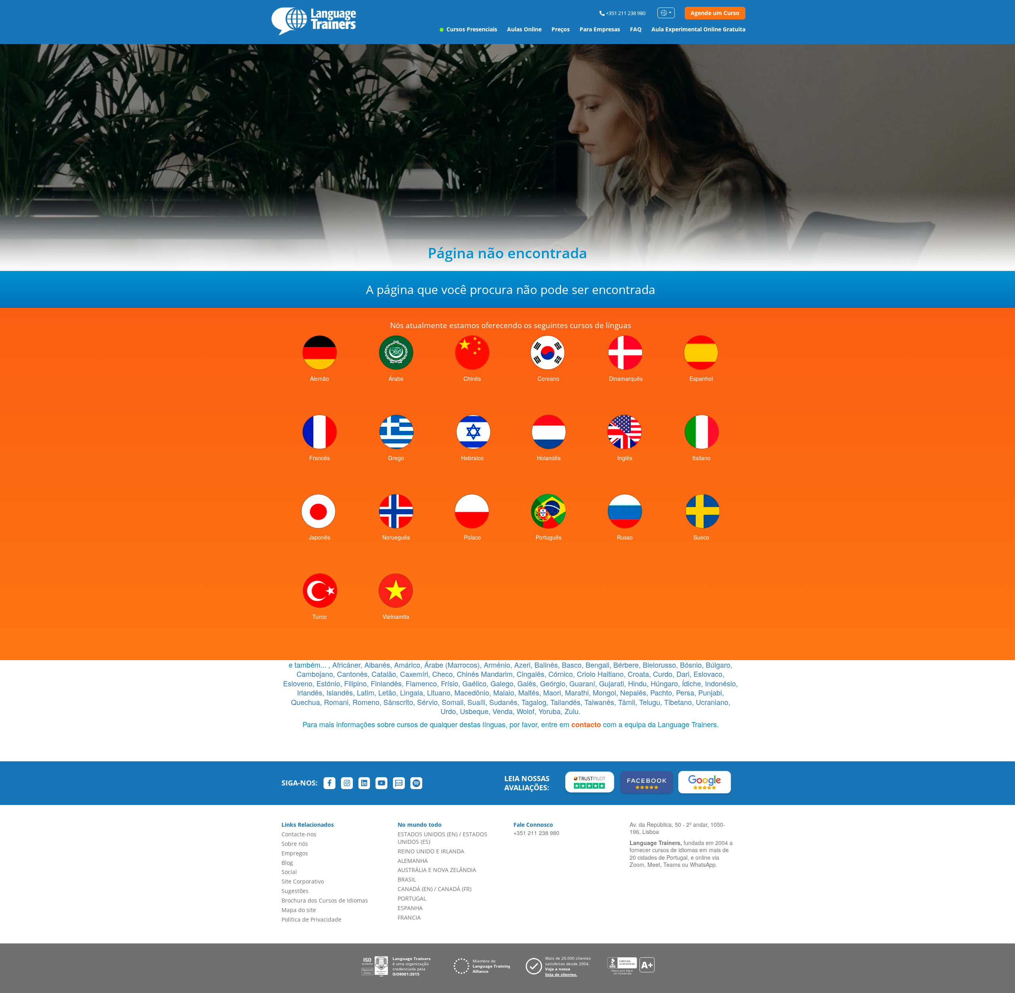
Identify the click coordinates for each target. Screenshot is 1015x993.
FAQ (636, 29)
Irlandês (309, 692)
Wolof (525, 711)
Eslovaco (707, 673)
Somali (452, 702)
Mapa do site (299, 910)
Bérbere (626, 664)
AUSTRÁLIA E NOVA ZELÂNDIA (437, 870)
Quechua (305, 702)
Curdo (662, 673)
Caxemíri (414, 673)
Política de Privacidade (311, 919)
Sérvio (427, 702)
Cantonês (352, 673)
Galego (501, 683)
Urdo (448, 711)
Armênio (497, 664)
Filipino (355, 683)
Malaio (503, 692)
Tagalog (533, 702)
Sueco (701, 537)
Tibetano (678, 702)
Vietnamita (396, 616)
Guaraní (582, 683)
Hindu (637, 683)
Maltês (528, 692)
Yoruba (549, 711)
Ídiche (691, 683)
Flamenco (421, 683)
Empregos (295, 853)
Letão (387, 692)
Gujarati (611, 683)
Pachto (661, 692)
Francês (319, 458)
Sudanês (503, 702)
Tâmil (626, 702)
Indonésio (720, 683)
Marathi (577, 692)
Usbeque (474, 711)
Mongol (604, 692)
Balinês (546, 664)
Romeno (365, 702)
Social (289, 872)
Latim (365, 692)
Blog (287, 862)
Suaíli (476, 702)
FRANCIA (409, 917)
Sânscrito (398, 702)
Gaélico (474, 683)
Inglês (624, 458)
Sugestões (295, 891)
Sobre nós (295, 843)
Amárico (407, 664)
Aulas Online (524, 29)
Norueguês (396, 537)
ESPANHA (410, 908)
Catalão (384, 673)
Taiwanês (599, 702)
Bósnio (691, 664)
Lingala (411, 692)
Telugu (649, 702)
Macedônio (471, 692)
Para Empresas (600, 29)
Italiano (701, 458)
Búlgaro (718, 664)
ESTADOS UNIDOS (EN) (428, 834)
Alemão (319, 378)
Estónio (328, 683)
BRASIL (407, 879)
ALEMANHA (413, 860)
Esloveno (297, 683)
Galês (526, 683)
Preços (561, 29)
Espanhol (701, 378)
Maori (552, 692)
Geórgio (552, 683)
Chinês (472, 378)
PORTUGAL (412, 898)
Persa (685, 692)
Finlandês (386, 683)
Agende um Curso (715, 13)
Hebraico (472, 458)
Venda (502, 711)
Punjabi (710, 692)
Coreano (548, 378)
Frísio (449, 683)
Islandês (339, 692)
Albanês (377, 664)
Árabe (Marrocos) (452, 664)
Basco (572, 664)
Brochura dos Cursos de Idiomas (325, 900)
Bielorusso (659, 664)
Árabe (396, 378)
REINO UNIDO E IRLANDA (431, 851)
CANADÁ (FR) (454, 889)
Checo (442, 673)
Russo (625, 537)
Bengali (597, 664)
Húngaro (664, 683)
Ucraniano (712, 702)
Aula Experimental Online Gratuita (698, 29)
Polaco (472, 537)
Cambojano (315, 673)
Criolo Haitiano (600, 673)
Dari (682, 673)
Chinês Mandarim (485, 673)
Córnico (560, 673)
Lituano (438, 692)
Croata (638, 673)
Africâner (346, 664)
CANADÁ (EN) (415, 889)
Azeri (522, 664)
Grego (396, 458)
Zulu (571, 711)
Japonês (319, 537)
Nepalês (633, 692)
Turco (319, 616)
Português (548, 537)
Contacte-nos (299, 834)
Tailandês (565, 702)
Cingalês (530, 673)
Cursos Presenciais (471, 29)
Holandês (549, 458)
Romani (336, 702)
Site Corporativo (303, 881)
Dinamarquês (626, 378)
